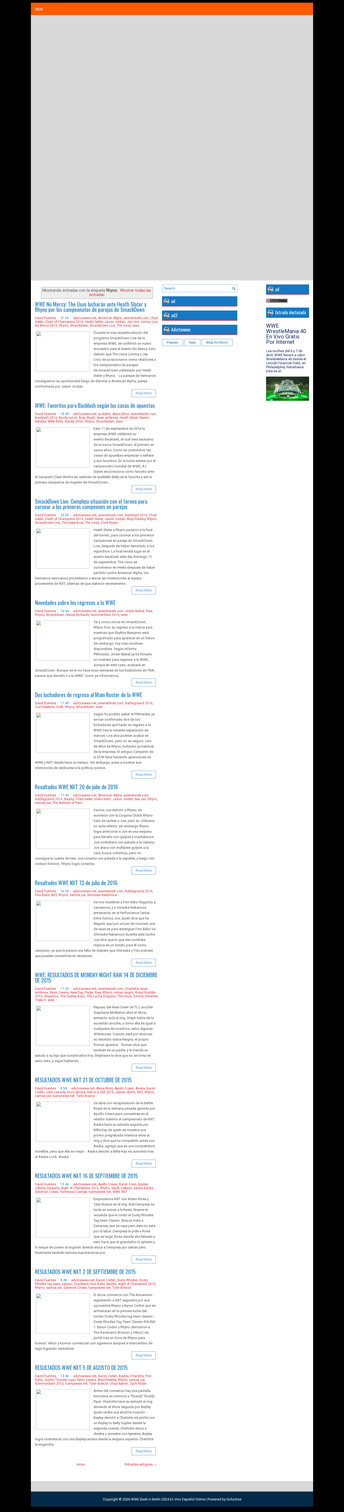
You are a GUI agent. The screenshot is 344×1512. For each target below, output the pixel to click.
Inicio (39, 9)
